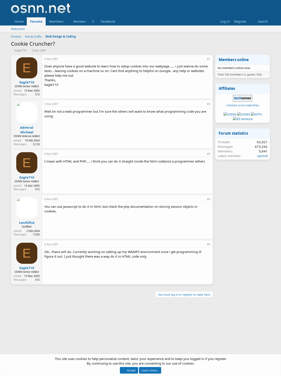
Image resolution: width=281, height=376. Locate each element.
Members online (234, 59)
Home (18, 21)
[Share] (202, 59)
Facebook (108, 21)
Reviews (79, 21)
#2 (208, 104)
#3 (208, 154)
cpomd (262, 156)
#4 (208, 199)
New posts (18, 29)
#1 (208, 59)
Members (56, 21)
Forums (36, 21)
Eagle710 (20, 50)
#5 (208, 244)
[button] (67, 21)
